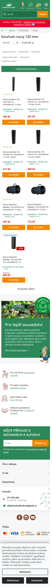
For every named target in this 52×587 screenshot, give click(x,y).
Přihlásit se (40, 443)
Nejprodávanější (10, 57)
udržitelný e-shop (18, 388)
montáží (13, 413)
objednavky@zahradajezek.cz (22, 505)
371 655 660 (13, 497)
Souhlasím (37, 580)
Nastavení (25, 571)
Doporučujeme (9, 51)
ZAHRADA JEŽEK (19, 518)
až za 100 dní (16, 399)
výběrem (29, 410)
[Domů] (3, 30)
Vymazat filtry (28, 43)
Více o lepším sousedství (16, 350)
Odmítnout (13, 580)
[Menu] (46, 5)
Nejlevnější (24, 51)
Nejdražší (35, 51)
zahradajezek (26, 518)
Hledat (42, 14)
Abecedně (24, 57)
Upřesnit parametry (26, 68)
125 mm (8, 42)
